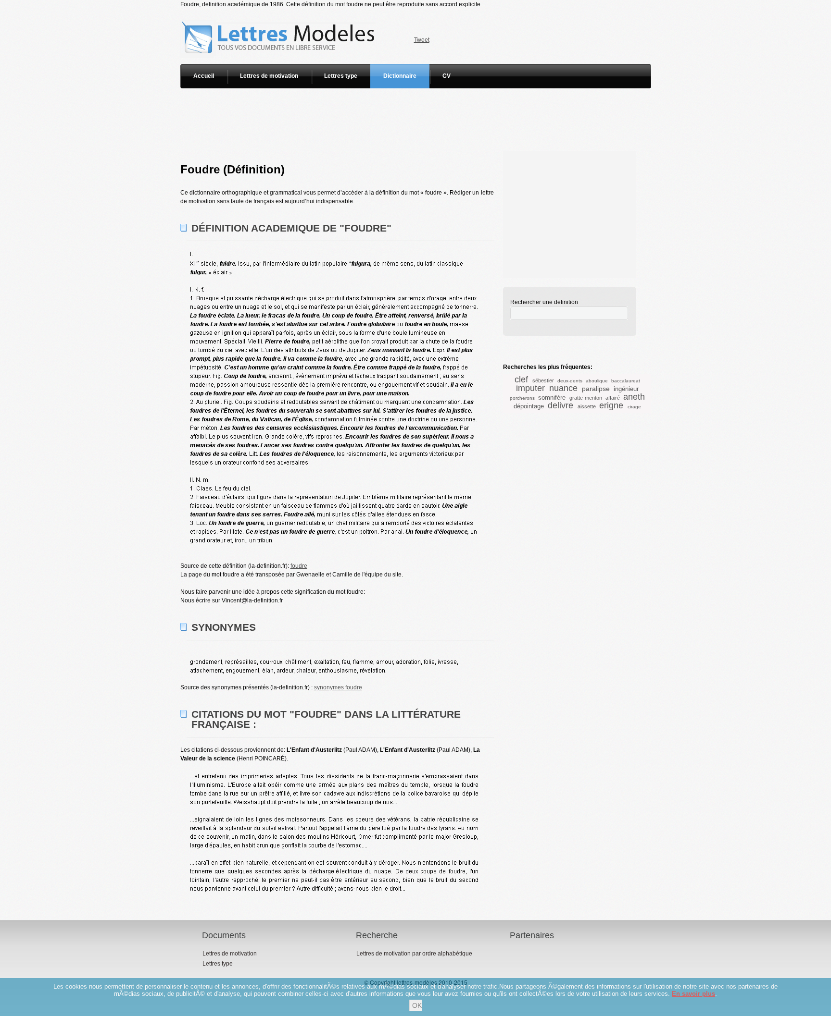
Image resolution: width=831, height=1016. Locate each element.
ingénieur (626, 388)
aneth (634, 397)
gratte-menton (585, 398)
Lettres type (340, 76)
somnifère (552, 397)
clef (521, 379)
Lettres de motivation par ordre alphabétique (414, 953)
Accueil (203, 76)
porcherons (522, 398)
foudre (298, 566)
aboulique (597, 380)
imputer (530, 388)
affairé (612, 398)
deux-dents (569, 380)
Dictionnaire (399, 76)
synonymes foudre (338, 687)
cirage (634, 406)
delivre (560, 405)
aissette (587, 406)
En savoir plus (693, 993)
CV (446, 76)
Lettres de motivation (269, 76)
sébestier (543, 380)
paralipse (596, 388)
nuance (563, 388)
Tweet (421, 40)
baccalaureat (625, 380)
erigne (611, 405)
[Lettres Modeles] (279, 13)
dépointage (529, 406)
